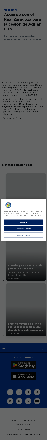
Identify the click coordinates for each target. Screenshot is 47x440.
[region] (23, 220)
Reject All (23, 222)
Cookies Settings (23, 235)
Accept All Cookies (23, 228)
